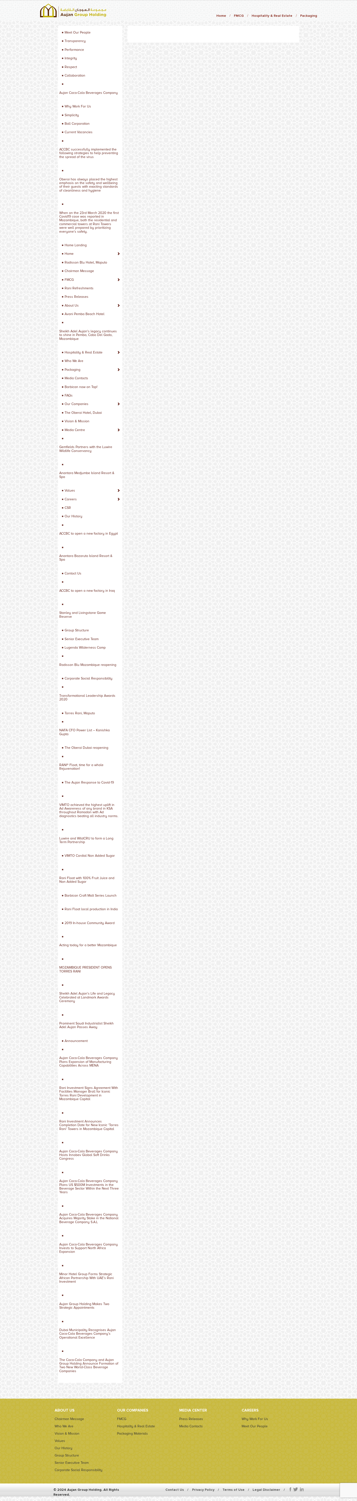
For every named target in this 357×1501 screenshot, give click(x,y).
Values (70, 490)
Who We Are (74, 361)
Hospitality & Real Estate (272, 16)
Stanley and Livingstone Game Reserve (82, 614)
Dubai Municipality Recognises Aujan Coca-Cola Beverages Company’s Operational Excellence (87, 1334)
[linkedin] (302, 1489)
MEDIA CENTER (193, 1410)
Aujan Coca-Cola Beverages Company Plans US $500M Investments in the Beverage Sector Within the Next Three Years (89, 1186)
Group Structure (77, 630)
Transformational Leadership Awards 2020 (87, 697)
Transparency (75, 41)
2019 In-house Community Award (90, 923)
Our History (73, 516)
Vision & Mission (77, 421)
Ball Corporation (77, 124)
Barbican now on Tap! (81, 387)
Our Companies (76, 404)
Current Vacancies (79, 132)
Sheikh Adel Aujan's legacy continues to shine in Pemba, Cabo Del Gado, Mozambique (88, 335)
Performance (74, 50)
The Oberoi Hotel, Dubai (83, 413)
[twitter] (295, 1489)
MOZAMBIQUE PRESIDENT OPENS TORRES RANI (85, 969)
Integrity (71, 58)
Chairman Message (79, 271)
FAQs (69, 395)
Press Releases (76, 297)
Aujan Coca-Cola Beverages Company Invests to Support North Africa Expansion (88, 1248)
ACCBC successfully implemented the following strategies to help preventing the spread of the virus (88, 153)
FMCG (239, 16)
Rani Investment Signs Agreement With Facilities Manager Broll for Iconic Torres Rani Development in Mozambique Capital (88, 1093)
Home (221, 16)
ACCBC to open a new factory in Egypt (88, 533)
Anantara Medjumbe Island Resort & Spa (86, 475)
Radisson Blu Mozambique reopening (87, 665)
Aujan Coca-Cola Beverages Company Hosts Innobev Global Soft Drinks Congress (88, 1155)
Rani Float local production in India (91, 909)
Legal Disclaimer (266, 1490)
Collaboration (75, 75)
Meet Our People (78, 32)
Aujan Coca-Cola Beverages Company (88, 93)
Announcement (76, 1041)
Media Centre (75, 430)
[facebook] (290, 1489)
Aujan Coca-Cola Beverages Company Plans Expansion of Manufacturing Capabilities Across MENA (88, 1062)
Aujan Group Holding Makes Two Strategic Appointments (84, 1306)
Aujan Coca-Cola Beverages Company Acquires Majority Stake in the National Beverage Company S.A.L (89, 1218)
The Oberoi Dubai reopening (86, 748)
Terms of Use (233, 1490)
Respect (71, 67)
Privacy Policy (203, 1490)
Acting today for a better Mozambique (88, 945)
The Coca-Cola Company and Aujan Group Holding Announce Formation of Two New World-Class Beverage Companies (88, 1365)
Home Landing (76, 245)
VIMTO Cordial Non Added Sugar (90, 856)
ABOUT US (65, 1410)
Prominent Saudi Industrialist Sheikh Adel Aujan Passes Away (86, 1025)
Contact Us (73, 573)
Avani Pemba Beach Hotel (84, 314)
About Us (72, 305)
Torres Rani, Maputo (80, 713)
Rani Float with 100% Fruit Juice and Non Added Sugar (86, 880)
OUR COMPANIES (132, 1410)
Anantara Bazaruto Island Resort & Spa (85, 558)
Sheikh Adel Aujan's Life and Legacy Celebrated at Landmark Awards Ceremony (87, 997)
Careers (71, 499)
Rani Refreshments (79, 288)
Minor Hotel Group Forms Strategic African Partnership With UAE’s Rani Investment (86, 1278)
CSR (68, 508)
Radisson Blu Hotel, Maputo (86, 262)
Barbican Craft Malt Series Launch (91, 895)
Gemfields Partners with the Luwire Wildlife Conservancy (85, 449)
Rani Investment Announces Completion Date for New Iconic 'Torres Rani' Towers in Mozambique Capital (89, 1125)
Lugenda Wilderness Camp (85, 647)
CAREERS (250, 1410)
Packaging (308, 16)
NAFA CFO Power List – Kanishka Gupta (84, 732)
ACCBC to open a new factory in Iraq (87, 591)
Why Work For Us (78, 106)
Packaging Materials (132, 1433)
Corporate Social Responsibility (88, 678)
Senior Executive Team (82, 639)
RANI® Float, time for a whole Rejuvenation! (81, 767)
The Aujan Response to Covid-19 (89, 782)
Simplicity (72, 115)
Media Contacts (76, 378)
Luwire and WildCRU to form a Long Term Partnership (86, 840)
